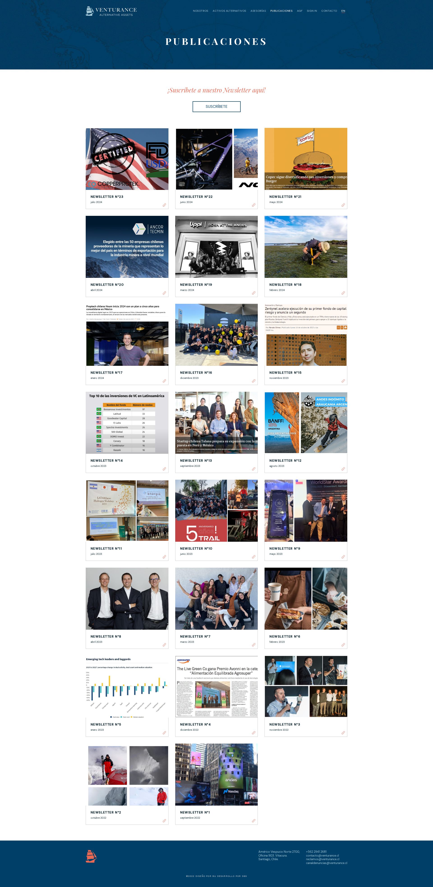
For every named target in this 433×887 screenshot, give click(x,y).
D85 (244, 876)
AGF (300, 11)
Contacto (329, 11)
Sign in (312, 11)
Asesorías (258, 11)
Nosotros (200, 11)
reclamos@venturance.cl (322, 859)
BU (214, 876)
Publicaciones (281, 11)
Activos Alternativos (229, 11)
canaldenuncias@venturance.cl (326, 863)
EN (343, 11)
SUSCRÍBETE (217, 106)
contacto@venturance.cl (322, 855)
